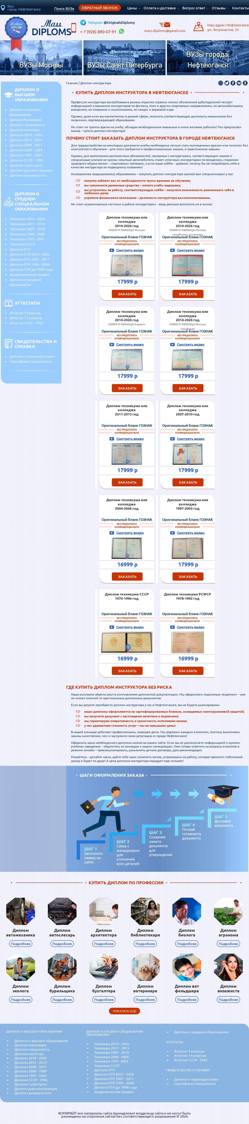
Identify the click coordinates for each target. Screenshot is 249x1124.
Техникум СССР (22, 244)
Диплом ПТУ (20, 249)
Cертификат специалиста (30, 361)
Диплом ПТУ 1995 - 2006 (30, 264)
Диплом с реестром (26, 165)
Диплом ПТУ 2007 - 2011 (30, 259)
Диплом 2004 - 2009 (26, 150)
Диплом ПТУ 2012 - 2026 (30, 254)
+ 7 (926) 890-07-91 (98, 31)
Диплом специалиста (27, 125)
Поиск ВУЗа (64, 8)
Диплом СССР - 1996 (26, 160)
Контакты (240, 8)
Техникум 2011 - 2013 (27, 224)
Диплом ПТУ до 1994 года (31, 269)
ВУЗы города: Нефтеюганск (208, 60)
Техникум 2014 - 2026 (27, 219)
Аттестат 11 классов (26, 318)
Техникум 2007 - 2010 (27, 229)
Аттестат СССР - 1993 (26, 323)
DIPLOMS (51, 26)
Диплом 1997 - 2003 (26, 155)
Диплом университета (28, 175)
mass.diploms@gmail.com (165, 30)
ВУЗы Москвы (41, 65)
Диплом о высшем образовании (25, 112)
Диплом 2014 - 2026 (26, 135)
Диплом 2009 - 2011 (26, 145)
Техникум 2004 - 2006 (27, 234)
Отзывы (219, 8)
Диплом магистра (24, 130)
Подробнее (20, 944)
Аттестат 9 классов (25, 313)
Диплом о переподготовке (32, 356)
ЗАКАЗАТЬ (127, 294)
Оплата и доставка (160, 8)
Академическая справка (30, 274)
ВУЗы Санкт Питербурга (124, 65)
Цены (132, 8)
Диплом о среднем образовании (25, 282)
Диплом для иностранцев (31, 170)
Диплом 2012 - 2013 (26, 140)
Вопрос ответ (193, 8)
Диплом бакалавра (25, 120)
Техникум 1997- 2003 (27, 239)
